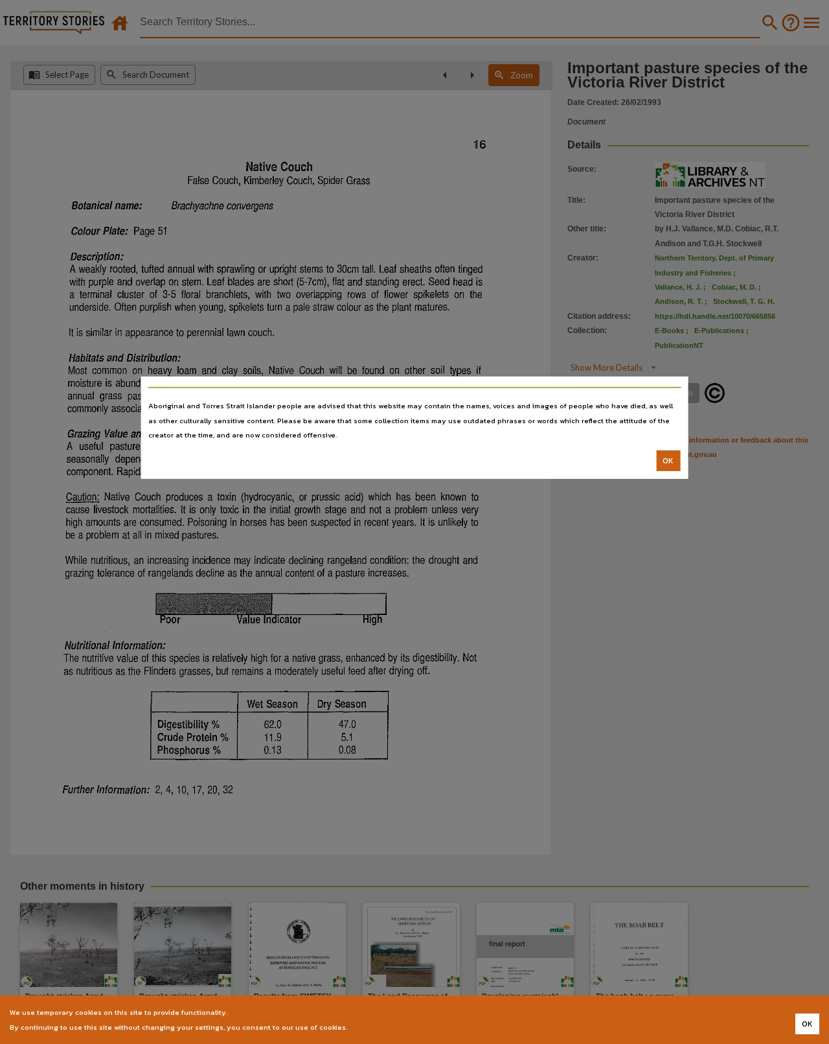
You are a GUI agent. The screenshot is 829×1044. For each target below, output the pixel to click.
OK (668, 461)
